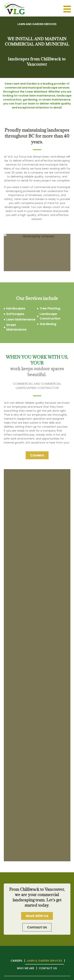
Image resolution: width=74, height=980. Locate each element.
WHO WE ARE (25, 968)
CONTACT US (48, 968)
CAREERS (16, 961)
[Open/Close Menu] (67, 9)
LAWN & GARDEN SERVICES (44, 961)
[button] (37, 455)
